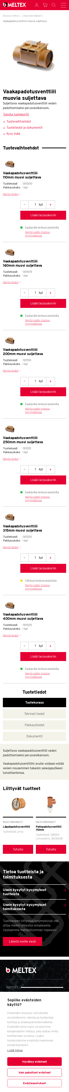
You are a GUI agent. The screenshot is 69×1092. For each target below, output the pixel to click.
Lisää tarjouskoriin (43, 215)
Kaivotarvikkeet (32, 15)
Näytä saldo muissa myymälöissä (37, 233)
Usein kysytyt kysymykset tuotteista (24, 892)
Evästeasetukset (34, 1083)
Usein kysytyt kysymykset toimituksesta (24, 907)
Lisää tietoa (15, 1050)
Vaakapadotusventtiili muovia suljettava (25, 21)
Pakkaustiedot (34, 725)
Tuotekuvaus (34, 702)
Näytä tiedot (10, 194)
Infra (15, 15)
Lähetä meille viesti (22, 941)
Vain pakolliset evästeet (34, 1072)
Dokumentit (34, 736)
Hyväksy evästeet (34, 1061)
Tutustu (18, 849)
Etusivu (7, 15)
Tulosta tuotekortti (16, 114)
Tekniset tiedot (34, 714)
